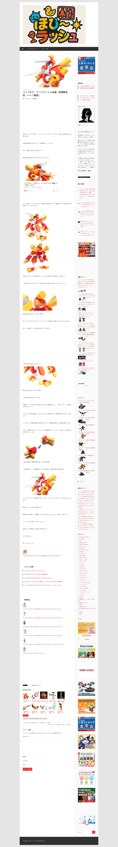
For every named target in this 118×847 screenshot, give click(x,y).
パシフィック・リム (84, 581)
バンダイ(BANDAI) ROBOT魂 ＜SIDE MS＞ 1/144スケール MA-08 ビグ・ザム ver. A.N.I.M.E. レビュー (86, 304)
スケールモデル (83, 568)
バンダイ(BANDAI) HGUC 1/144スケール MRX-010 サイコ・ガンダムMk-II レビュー (86, 295)
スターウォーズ (83, 570)
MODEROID (81, 548)
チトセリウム (82, 575)
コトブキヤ (32, 718)
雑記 (80, 613)
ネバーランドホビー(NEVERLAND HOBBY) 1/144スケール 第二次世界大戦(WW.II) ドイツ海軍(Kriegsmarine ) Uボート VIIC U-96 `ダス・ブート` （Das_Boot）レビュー (86, 283)
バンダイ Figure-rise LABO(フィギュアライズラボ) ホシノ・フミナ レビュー (42, 585)
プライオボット (83, 590)
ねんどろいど (82, 553)
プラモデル (37, 718)
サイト (24, 764)
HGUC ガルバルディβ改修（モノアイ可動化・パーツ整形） (37, 722)
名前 (24, 756)
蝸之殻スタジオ (83, 606)
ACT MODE (81, 539)
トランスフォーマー (84, 577)
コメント (25, 736)
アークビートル (26, 718)
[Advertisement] (47, 117)
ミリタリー (82, 593)
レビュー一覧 (45, 49)
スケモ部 (81, 566)
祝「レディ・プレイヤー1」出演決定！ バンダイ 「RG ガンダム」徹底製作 (43, 581)
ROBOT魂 (81, 551)
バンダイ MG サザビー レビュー (86, 361)
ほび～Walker (82, 555)
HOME (22, 49)
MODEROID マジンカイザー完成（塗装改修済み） (36, 574)
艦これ (81, 604)
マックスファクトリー (84, 592)
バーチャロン (82, 579)
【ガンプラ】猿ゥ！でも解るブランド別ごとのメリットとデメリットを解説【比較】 (87, 97)
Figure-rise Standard (83, 544)
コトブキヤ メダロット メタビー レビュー (34, 570)
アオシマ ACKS (83, 559)
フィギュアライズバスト (85, 582)
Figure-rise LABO (83, 542)
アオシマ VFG (82, 560)
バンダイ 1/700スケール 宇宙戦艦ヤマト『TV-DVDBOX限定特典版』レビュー (86, 334)
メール (25, 760)
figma (80, 540)
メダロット (25, 715)
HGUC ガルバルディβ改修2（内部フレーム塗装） (59, 724)
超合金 (81, 612)
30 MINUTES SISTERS (84, 537)
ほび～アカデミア (83, 557)
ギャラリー (82, 481)
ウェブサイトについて (32, 49)
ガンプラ (81, 562)
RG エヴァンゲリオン (84, 550)
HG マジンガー (82, 546)
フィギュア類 (82, 586)
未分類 (81, 597)
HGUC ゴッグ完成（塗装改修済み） (87, 455)
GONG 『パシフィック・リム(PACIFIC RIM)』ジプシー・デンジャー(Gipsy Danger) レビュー (86, 314)
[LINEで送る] (34, 685)
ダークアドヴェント (84, 573)
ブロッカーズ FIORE (84, 588)
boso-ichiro (32, 89)
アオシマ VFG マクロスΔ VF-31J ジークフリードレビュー (38, 578)
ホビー (41, 718)
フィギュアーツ (83, 584)
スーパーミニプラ (83, 571)
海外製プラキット (83, 602)
